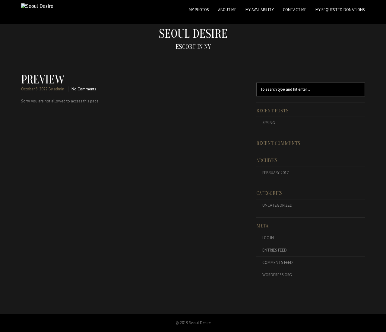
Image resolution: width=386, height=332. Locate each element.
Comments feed (277, 262)
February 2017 (275, 172)
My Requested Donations (340, 9)
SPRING (268, 122)
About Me (227, 9)
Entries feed (274, 250)
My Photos (199, 9)
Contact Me (294, 9)
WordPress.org (277, 274)
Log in (268, 237)
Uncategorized (277, 205)
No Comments (83, 89)
